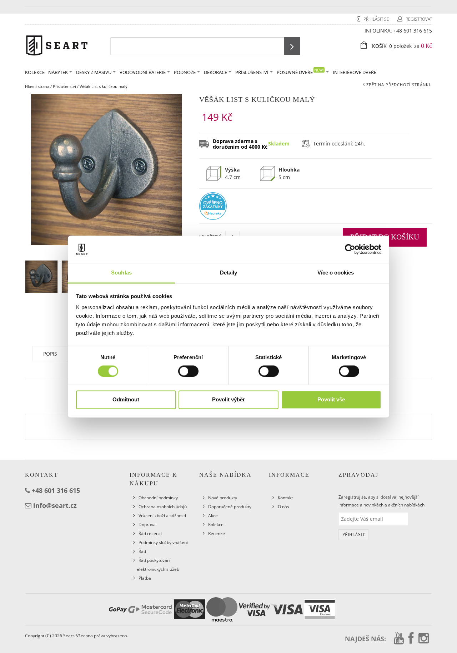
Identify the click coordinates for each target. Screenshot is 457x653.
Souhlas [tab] (121, 273)
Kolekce (216, 524)
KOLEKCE (35, 72)
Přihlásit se (376, 19)
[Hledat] (292, 46)
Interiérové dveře (354, 72)
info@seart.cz (55, 505)
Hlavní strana (37, 86)
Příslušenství (251, 72)
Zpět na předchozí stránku (399, 84)
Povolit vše (331, 400)
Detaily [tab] (228, 273)
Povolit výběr (228, 400)
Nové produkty (222, 498)
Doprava (147, 524)
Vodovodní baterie (143, 72)
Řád (142, 551)
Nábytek (58, 72)
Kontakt (285, 498)
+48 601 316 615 (412, 30)
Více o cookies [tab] (335, 273)
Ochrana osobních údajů (163, 507)
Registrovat (419, 19)
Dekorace (215, 72)
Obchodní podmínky (158, 498)
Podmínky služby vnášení (163, 542)
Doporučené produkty (229, 507)
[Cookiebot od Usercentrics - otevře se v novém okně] (350, 249)
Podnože (185, 72)
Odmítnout (125, 400)
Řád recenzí (150, 533)
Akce (213, 516)
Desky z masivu (93, 72)
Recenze (216, 533)
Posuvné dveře (300, 71)
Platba (145, 578)
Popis (50, 353)
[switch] (188, 371)
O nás (283, 507)
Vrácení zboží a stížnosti (162, 516)
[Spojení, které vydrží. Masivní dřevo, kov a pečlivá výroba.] (57, 44)
